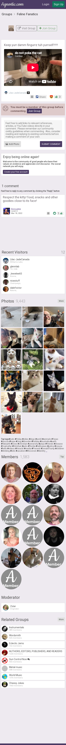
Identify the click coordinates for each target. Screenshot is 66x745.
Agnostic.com (12, 4)
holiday (36, 441)
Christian (23, 444)
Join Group (49, 28)
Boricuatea (16, 209)
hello (4, 448)
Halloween (42, 446)
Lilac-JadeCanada (18, 93)
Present (36, 448)
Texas (55, 439)
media (28, 448)
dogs (32, 439)
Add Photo (14, 144)
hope (12, 441)
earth (53, 441)
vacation (21, 451)
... (46, 451)
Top (62, 456)
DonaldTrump (48, 448)
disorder (27, 441)
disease (59, 444)
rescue (5, 441)
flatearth (6, 444)
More (61, 301)
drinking (6, 451)
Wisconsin (32, 451)
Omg (19, 441)
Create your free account (16, 172)
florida (32, 446)
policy (51, 446)
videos (11, 448)
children (60, 448)
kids (13, 451)
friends (50, 444)
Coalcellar (7, 446)
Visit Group (28, 28)
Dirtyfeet (17, 446)
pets (25, 446)
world (39, 439)
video (25, 439)
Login (45, 4)
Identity (41, 451)
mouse (59, 446)
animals (47, 439)
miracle (20, 448)
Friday (19, 439)
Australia (45, 441)
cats (12, 439)
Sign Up (58, 4)
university (33, 444)
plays (42, 444)
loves (14, 444)
